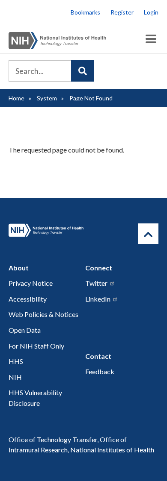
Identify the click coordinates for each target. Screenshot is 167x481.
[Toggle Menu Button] (150, 39)
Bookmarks (85, 12)
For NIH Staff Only (36, 346)
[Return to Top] (148, 233)
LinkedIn (97, 299)
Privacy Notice (31, 283)
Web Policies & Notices (43, 314)
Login (151, 12)
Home (16, 98)
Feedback (99, 371)
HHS (16, 361)
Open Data (25, 330)
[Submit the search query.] (82, 71)
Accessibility (28, 299)
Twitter (96, 283)
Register (122, 12)
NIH (15, 377)
